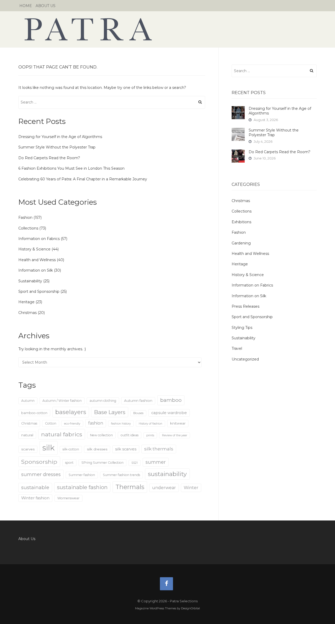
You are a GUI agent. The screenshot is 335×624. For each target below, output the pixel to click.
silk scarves (125, 449)
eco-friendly (72, 423)
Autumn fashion (138, 400)
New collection (101, 435)
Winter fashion (35, 498)
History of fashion (150, 423)
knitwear (178, 423)
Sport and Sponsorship (38, 291)
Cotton (50, 423)
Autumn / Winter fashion (62, 401)
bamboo (171, 400)
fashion (95, 423)
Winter (191, 487)
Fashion (25, 217)
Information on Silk (35, 270)
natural (27, 435)
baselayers (70, 412)
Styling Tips (242, 327)
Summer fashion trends (121, 475)
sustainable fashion (82, 487)
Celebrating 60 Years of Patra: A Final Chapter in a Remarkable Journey (82, 179)
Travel (237, 348)
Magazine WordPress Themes (155, 608)
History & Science (34, 249)
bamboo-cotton (34, 413)
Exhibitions (241, 222)
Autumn (28, 401)
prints (150, 435)
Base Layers (109, 412)
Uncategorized (245, 359)
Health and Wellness (37, 259)
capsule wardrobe (169, 412)
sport (69, 463)
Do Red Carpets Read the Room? (49, 158)
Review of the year (174, 435)
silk (48, 447)
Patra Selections (167, 29)
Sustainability (30, 281)
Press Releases (245, 306)
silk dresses (97, 449)
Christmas (27, 312)
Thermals (129, 487)
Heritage (26, 302)
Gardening (241, 243)
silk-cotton (71, 449)
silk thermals (158, 448)
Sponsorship (39, 461)
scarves (28, 449)
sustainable (35, 487)
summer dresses (41, 474)
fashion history (121, 423)
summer (156, 462)
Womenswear (68, 498)
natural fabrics (61, 434)
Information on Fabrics (39, 238)
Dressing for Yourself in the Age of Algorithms (60, 136)
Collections (28, 228)
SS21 (134, 463)
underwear (164, 487)
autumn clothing (103, 401)
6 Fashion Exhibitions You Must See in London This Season (71, 168)
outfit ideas (129, 435)
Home (25, 5)
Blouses (138, 413)
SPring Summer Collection (102, 463)
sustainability (167, 474)
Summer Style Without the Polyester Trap (57, 147)
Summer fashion (82, 475)
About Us (45, 5)
